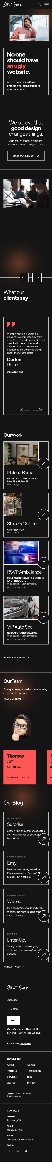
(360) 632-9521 (15, 1129)
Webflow (26, 1043)
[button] (24, 277)
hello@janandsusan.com (20, 1139)
